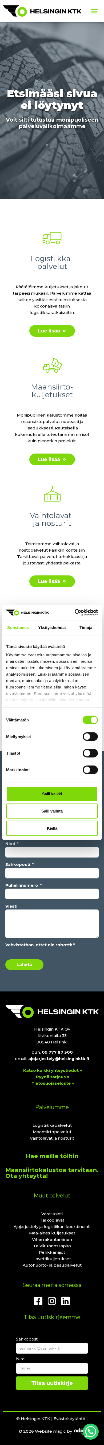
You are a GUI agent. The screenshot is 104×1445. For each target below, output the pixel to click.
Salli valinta (52, 810)
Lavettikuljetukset (52, 1258)
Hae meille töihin (52, 1156)
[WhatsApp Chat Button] (91, 1432)
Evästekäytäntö (69, 1418)
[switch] (90, 736)
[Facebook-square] (38, 1301)
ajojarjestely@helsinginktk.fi (58, 1058)
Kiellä (52, 828)
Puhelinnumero (22, 885)
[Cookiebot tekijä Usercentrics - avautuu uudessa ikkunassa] (75, 612)
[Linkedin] (65, 1301)
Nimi (10, 843)
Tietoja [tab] (85, 627)
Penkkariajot (52, 1252)
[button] (94, 11)
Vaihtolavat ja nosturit (52, 1138)
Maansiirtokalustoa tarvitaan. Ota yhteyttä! (52, 1173)
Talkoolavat (52, 1220)
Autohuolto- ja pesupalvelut (52, 1265)
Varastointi (52, 1213)
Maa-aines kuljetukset (52, 1233)
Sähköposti (18, 864)
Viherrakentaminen (52, 1239)
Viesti (11, 906)
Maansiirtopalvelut (52, 1131)
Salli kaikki (52, 793)
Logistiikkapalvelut (52, 1125)
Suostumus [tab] (18, 627)
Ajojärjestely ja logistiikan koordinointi (52, 1226)
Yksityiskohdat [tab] (52, 627)
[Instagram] (52, 1301)
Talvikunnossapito (52, 1245)
